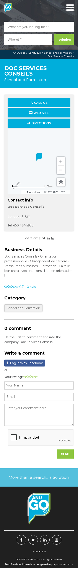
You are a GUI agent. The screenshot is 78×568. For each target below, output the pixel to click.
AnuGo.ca (19, 52)
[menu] (69, 7)
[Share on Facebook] (40, 238)
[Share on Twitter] (43, 238)
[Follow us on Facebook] (21, 540)
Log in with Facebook (26, 363)
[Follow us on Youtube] (56, 540)
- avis (27, 287)
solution (64, 39)
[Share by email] (52, 238)
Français (39, 551)
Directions (41, 123)
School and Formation (58, 52)
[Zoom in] (61, 161)
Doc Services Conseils (61, 56)
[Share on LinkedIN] (48, 238)
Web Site (40, 113)
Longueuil (34, 52)
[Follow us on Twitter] (33, 540)
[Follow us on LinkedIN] (45, 540)
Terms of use (34, 192)
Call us (40, 103)
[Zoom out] (61, 170)
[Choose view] (61, 182)
